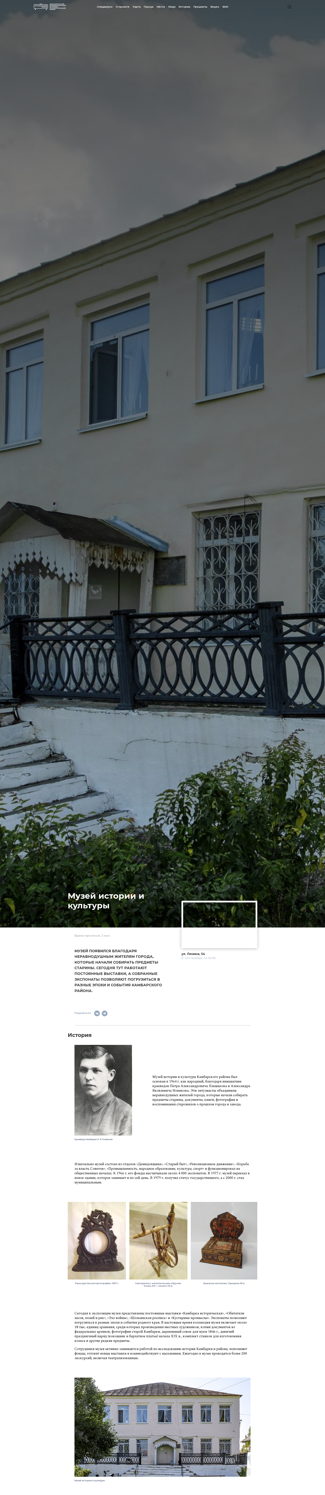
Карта (136, 7)
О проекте (122, 7)
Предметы (200, 7)
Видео (215, 7)
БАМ (225, 7)
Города (148, 7)
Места (161, 7)
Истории (184, 7)
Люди (171, 7)
